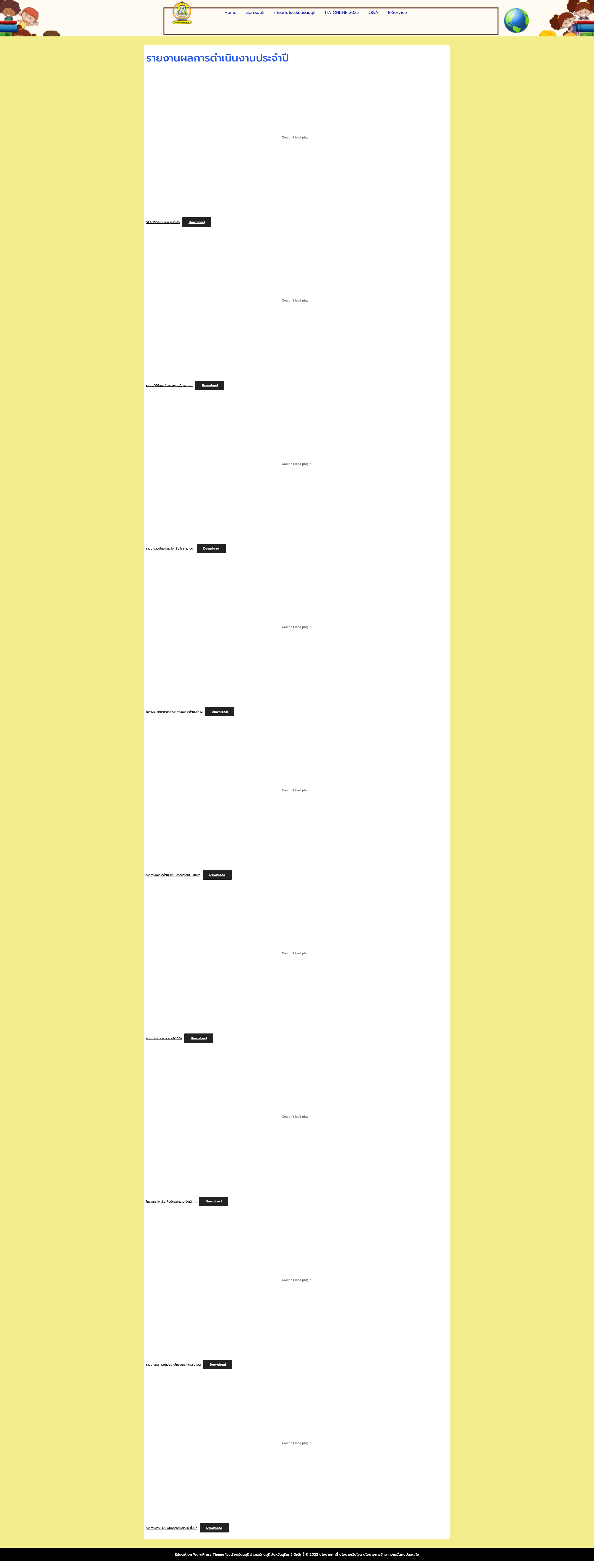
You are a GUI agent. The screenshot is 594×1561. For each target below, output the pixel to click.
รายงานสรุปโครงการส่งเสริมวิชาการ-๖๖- (170, 549)
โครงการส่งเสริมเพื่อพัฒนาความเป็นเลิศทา (171, 1201)
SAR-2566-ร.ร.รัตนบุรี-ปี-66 (163, 222)
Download (197, 222)
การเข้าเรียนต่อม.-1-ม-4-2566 (164, 1038)
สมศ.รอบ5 (255, 13)
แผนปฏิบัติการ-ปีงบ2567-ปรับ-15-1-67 (169, 385)
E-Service (397, 13)
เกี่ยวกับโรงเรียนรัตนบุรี (294, 13)
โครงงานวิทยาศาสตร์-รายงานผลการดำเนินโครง (174, 712)
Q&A (373, 13)
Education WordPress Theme (199, 1554)
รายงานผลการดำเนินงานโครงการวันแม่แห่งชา (173, 875)
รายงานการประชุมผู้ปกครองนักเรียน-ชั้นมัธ (171, 1528)
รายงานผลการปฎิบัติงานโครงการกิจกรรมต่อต (173, 1365)
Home (230, 13)
